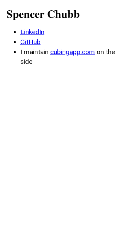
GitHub (30, 42)
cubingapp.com (72, 52)
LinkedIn (32, 32)
